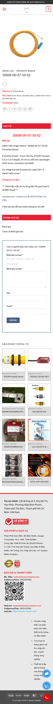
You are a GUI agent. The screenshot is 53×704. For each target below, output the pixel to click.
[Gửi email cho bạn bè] (20, 109)
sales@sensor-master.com (14, 196)
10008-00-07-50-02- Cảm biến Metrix (20, 96)
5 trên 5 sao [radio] (12, 264)
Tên (9, 293)
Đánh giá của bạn (15, 255)
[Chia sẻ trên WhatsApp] (4, 109)
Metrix (16, 103)
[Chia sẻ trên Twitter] (15, 109)
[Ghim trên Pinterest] (25, 109)
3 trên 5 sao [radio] (19, 259)
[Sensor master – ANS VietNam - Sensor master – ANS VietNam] (26, 9)
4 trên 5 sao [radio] (29, 259)
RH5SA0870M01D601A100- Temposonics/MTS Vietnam (13, 482)
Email (10, 306)
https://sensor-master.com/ (25, 611)
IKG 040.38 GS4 (39, 412)
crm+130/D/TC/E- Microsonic (39, 447)
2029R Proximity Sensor (14, 376)
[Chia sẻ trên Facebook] (9, 109)
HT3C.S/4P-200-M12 (39, 482)
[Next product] (4, 84)
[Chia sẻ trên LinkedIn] (30, 109)
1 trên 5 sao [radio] (7, 259)
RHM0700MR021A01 (13, 447)
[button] (4, 9)
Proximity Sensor (25, 71)
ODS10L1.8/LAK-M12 (39, 376)
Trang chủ (8, 71)
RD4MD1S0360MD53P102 (13, 412)
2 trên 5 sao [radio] (12, 259)
